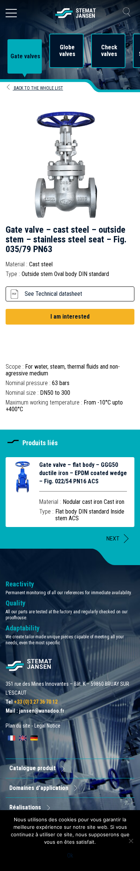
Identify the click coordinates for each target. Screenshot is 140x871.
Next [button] (112, 539)
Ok (70, 855)
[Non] (130, 840)
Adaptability (23, 628)
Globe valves (67, 51)
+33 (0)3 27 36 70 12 (35, 702)
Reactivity (20, 584)
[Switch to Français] (11, 738)
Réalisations (25, 807)
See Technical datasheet (53, 293)
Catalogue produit (32, 768)
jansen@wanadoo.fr (41, 711)
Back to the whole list (38, 88)
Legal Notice (47, 726)
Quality (15, 603)
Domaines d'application (38, 787)
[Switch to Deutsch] (34, 738)
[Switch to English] (22, 738)
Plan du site (18, 726)
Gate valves (25, 56)
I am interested (70, 316)
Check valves (109, 51)
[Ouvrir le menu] (11, 13)
